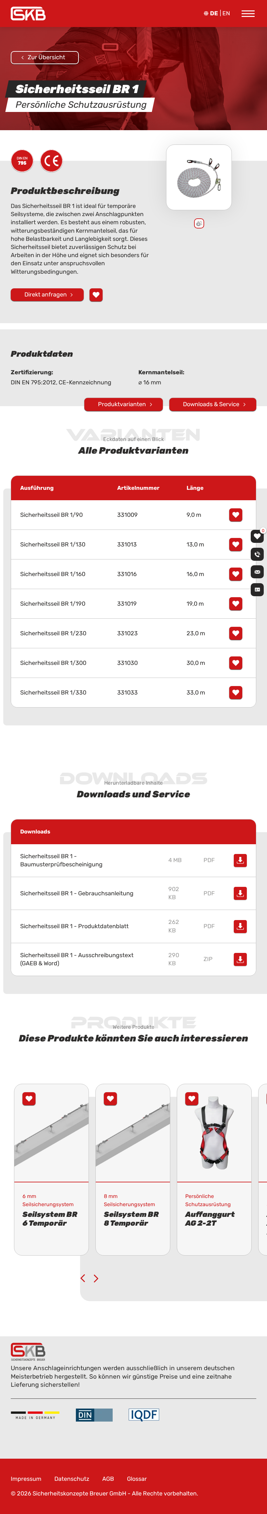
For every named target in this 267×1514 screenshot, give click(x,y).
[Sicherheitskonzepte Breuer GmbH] (28, 14)
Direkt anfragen (45, 294)
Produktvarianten (122, 404)
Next (96, 1278)
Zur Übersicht (46, 57)
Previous (83, 1278)
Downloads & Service (211, 404)
